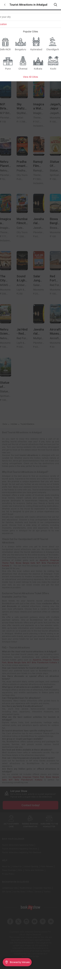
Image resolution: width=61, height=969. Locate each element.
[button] (4, 4)
